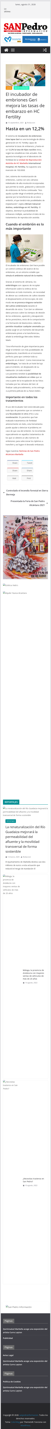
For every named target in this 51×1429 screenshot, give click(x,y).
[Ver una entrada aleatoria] (44, 50)
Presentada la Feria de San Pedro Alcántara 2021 (28, 503)
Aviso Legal (8, 1355)
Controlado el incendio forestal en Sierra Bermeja (27, 492)
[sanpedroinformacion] (6, 50)
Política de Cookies (12, 1381)
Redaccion (31, 123)
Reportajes (11, 821)
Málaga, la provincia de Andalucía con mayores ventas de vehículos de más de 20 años (33, 974)
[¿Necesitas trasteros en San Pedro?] (12, 1182)
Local (9, 88)
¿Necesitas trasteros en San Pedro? (33, 1180)
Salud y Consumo (21, 88)
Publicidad (8, 1338)
